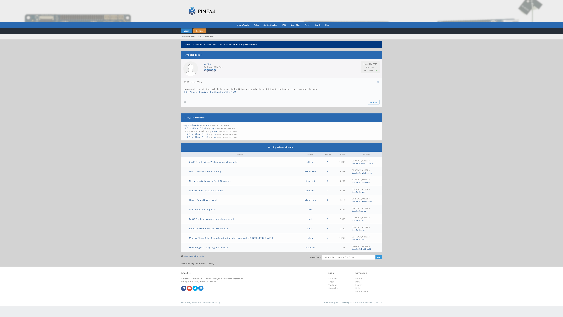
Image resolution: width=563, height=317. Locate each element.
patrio (310, 238)
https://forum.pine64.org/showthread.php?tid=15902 (210, 92)
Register (199, 30)
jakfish (310, 162)
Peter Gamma (367, 163)
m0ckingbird (346, 302)
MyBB (194, 302)
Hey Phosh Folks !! (192, 125)
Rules (256, 25)
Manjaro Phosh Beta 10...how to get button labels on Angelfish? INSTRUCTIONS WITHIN (231, 238)
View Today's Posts (206, 36)
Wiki (284, 25)
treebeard (365, 182)
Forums (359, 278)
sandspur (309, 190)
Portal (307, 25)
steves (310, 209)
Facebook (333, 278)
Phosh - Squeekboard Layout (203, 200)
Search (317, 25)
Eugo (213, 128)
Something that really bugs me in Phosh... (209, 247)
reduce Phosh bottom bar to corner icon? (209, 228)
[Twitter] (195, 288)
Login (186, 30)
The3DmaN (366, 249)
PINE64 (187, 44)
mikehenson (310, 171)
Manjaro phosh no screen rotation (206, 190)
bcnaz (363, 211)
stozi (309, 219)
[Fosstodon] (201, 288)
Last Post (356, 163)
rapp (363, 192)
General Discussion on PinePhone (220, 44)
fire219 (378, 302)
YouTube (332, 285)
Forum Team (361, 291)
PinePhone (198, 44)
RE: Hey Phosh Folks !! (195, 128)
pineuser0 (310, 181)
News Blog (295, 25)
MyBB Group (214, 302)
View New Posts (188, 36)
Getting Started (270, 25)
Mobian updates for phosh (202, 209)
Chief (207, 125)
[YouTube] (189, 288)
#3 (378, 82)
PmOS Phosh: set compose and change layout (211, 219)
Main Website (243, 25)
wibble (208, 64)
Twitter (331, 281)
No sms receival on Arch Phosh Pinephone (210, 181)
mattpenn (310, 247)
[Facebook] (183, 288)
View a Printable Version (194, 256)
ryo (362, 220)
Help (327, 25)
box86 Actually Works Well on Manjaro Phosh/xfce (213, 162)
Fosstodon (333, 288)
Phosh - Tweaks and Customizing (205, 171)
